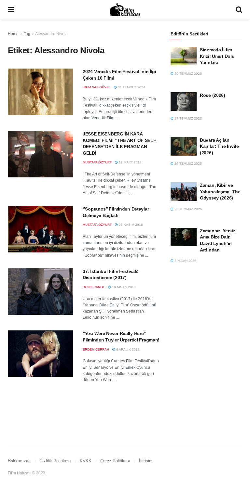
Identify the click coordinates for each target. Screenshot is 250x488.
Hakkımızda (19, 460)
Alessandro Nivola (51, 34)
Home (13, 34)
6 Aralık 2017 (127, 349)
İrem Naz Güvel (97, 87)
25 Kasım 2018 (130, 224)
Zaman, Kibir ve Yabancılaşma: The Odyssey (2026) (220, 191)
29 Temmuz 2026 (188, 73)
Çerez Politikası (115, 460)
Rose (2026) (212, 95)
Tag (27, 34)
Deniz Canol (94, 287)
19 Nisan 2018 (123, 287)
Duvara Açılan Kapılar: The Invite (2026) (219, 146)
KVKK (85, 460)
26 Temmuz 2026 (188, 163)
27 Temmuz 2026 (188, 118)
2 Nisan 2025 (185, 261)
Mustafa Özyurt (97, 162)
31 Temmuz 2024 (131, 87)
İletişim (146, 460)
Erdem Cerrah (96, 349)
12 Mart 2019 (130, 162)
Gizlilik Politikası (55, 460)
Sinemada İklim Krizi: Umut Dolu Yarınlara (217, 56)
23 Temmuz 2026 (188, 209)
